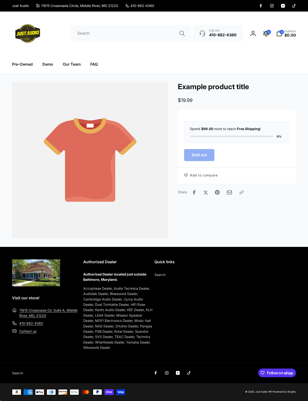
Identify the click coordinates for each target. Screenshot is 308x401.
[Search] (182, 33)
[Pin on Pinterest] (217, 192)
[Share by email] (229, 192)
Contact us (27, 331)
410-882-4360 (31, 323)
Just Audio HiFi (263, 391)
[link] (139, 5)
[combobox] (131, 33)
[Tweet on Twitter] (205, 192)
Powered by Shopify (284, 391)
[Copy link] (241, 192)
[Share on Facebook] (194, 192)
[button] (286, 33)
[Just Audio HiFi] (36, 284)
